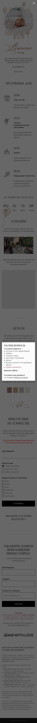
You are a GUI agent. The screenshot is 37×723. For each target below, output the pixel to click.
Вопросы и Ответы (21, 377)
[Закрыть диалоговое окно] (34, 3)
